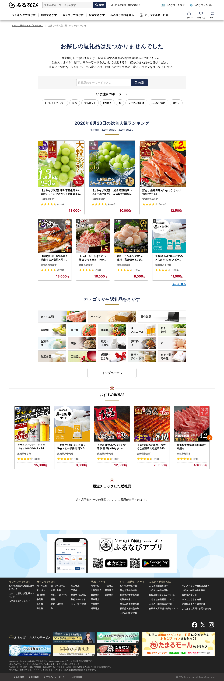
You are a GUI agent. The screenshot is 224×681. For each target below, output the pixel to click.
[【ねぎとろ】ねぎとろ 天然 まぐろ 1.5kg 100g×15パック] (93, 236)
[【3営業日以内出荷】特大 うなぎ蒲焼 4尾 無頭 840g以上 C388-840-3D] (152, 424)
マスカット (90, 102)
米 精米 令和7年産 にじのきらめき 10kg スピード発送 (169, 258)
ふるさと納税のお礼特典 (193, 590)
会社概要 (20, 677)
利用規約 (35, 677)
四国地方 (109, 590)
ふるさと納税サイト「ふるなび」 (27, 25)
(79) (195, 459)
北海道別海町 (124, 264)
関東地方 (95, 599)
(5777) (60, 270)
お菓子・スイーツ (46, 343)
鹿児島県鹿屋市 (49, 264)
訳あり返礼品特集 (128, 590)
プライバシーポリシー (56, 677)
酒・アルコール (137, 329)
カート (212, 17)
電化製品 (146, 316)
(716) (156, 459)
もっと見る (179, 284)
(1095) (175, 270)
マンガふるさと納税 (191, 599)
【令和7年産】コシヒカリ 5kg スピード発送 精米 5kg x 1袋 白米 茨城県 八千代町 (71, 446)
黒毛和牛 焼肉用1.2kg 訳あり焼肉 (191, 446)
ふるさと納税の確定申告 (160, 604)
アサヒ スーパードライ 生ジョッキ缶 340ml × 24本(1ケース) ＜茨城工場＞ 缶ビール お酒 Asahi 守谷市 (31, 446)
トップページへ (112, 373)
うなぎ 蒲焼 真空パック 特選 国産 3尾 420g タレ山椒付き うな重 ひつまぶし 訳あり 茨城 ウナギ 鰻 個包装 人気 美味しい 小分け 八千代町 (112, 446)
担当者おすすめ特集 (129, 594)
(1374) (60, 204)
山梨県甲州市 (47, 199)
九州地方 (109, 594)
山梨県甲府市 (98, 199)
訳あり (176, 102)
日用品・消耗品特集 (129, 608)
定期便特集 (125, 599)
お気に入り (201, 17)
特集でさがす (97, 15)
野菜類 (104, 330)
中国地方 (109, 585)
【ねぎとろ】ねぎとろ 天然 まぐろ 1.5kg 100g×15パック (92, 258)
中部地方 (95, 604)
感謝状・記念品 (106, 356)
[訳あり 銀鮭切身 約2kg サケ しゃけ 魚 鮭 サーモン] (163, 164)
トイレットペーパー (55, 102)
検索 (141, 82)
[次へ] (209, 437)
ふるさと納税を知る (122, 15)
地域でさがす (49, 15)
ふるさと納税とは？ (158, 585)
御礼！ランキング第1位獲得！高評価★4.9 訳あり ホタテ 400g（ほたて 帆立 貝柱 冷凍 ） (130, 258)
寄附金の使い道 (189, 594)
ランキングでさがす (24, 15)
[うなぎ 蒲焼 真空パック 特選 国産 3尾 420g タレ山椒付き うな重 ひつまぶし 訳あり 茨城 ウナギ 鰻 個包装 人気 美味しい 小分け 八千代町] (112, 424)
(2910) (137, 270)
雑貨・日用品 (104, 343)
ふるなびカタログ (175, 5)
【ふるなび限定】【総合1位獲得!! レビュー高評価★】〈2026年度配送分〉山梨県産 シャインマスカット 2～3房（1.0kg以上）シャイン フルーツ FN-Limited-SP (112, 192)
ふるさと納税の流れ (158, 590)
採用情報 (78, 677)
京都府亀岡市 (184, 453)
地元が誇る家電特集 (129, 604)
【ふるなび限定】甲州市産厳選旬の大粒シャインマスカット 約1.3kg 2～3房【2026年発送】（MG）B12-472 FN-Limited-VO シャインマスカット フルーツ (61, 192)
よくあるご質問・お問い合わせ (125, 5)
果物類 (45, 330)
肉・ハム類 (47, 316)
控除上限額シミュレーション (162, 594)
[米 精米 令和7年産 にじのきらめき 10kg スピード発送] (169, 236)
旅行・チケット (136, 356)
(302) (37, 459)
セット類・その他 (167, 356)
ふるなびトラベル (203, 5)
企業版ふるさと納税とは (193, 604)
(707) (98, 270)
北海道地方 (96, 590)
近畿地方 (95, 608)
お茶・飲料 (165, 329)
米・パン (96, 316)
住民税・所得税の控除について (163, 608)
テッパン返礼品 (136, 102)
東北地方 (95, 594)
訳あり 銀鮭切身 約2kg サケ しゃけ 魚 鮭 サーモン (161, 192)
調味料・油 (136, 343)
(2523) (162, 204)
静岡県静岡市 (86, 264)
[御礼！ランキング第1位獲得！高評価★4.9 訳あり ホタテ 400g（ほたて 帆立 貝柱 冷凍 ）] (131, 236)
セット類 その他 (78, 604)
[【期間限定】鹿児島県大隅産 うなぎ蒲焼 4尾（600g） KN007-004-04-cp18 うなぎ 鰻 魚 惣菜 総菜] (55, 236)
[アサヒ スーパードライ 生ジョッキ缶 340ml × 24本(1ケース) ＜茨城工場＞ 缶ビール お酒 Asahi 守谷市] (32, 424)
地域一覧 (95, 585)
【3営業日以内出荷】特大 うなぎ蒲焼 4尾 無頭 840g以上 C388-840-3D (151, 446)
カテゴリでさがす (72, 15)
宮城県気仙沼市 (150, 199)
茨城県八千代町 (163, 264)
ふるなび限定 (158, 102)
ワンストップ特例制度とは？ (195, 585)
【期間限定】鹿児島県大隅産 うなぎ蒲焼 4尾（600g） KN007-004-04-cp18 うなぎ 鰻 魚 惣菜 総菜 (55, 258)
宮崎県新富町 (144, 453)
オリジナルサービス (156, 15)
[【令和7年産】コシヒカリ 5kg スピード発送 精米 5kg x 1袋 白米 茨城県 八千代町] (72, 424)
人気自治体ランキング (19, 601)
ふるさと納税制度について (161, 599)
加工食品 (46, 356)
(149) (76, 459)
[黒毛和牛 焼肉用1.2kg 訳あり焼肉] (191, 424)
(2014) (111, 204)
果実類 (40, 599)
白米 (74, 102)
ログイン (189, 17)
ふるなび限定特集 (128, 613)
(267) (116, 459)
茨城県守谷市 (24, 453)
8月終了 (107, 102)
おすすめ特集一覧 (128, 585)
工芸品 (75, 356)
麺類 (73, 343)
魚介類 (75, 330)
